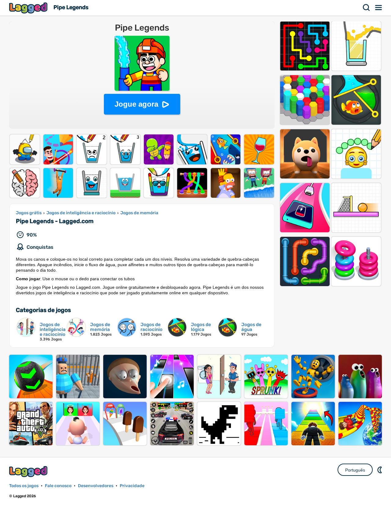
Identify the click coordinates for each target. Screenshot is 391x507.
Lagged (29, 8)
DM (380, 470)
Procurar (366, 7)
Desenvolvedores (95, 485)
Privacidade (132, 485)
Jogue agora (136, 104)
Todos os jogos (23, 485)
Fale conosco (58, 485)
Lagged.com (29, 471)
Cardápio (379, 7)
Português (355, 470)
